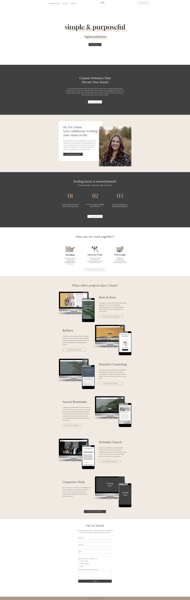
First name (81, 538)
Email (80, 551)
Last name (81, 545)
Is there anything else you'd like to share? (88, 569)
